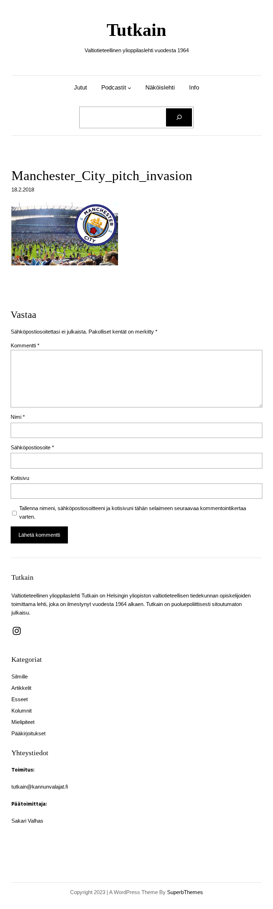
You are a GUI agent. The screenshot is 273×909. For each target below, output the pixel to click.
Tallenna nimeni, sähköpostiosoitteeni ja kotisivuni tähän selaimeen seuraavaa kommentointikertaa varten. (132, 512)
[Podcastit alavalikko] (129, 87)
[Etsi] (179, 117)
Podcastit (113, 87)
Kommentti (25, 345)
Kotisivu (20, 478)
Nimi (18, 417)
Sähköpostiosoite (32, 447)
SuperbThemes (185, 892)
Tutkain (136, 30)
